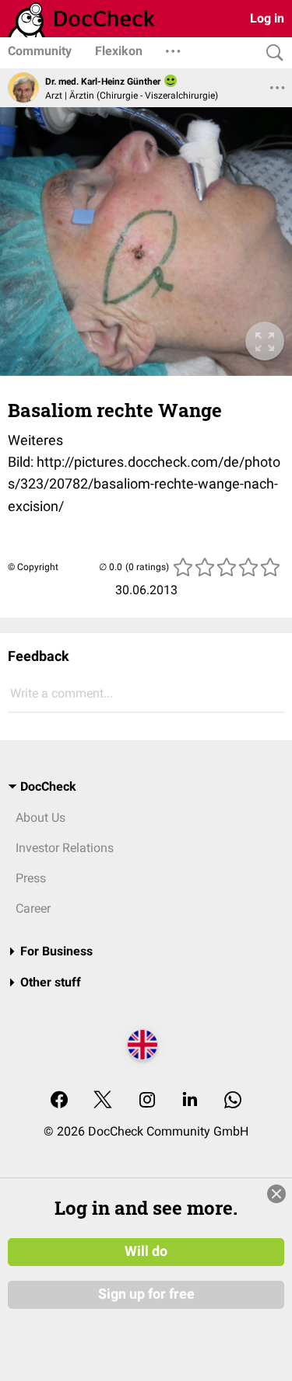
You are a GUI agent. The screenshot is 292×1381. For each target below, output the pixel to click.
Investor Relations (65, 847)
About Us (40, 817)
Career (33, 908)
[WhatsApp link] (232, 1101)
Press (31, 878)
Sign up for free (146, 1294)
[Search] (271, 53)
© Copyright (33, 567)
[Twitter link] (102, 1101)
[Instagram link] (147, 1101)
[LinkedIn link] (190, 1101)
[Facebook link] (59, 1101)
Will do (146, 1251)
